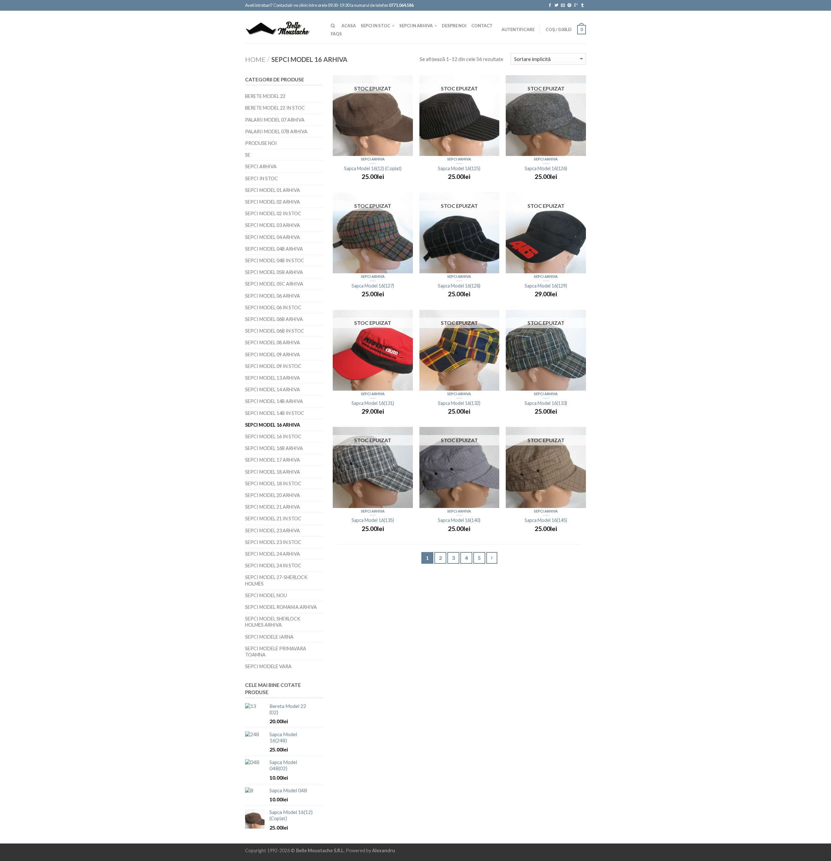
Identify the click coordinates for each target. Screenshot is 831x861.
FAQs (336, 33)
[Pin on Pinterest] (569, 5)
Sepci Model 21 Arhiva (272, 507)
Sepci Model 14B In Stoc (274, 413)
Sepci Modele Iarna (269, 637)
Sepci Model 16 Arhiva (272, 425)
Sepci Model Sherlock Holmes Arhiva (272, 622)
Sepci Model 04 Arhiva (272, 237)
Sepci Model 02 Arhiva (272, 202)
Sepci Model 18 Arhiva (272, 472)
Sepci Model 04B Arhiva (274, 249)
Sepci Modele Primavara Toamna (275, 651)
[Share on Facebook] (550, 5)
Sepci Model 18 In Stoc (273, 483)
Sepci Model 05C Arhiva (274, 284)
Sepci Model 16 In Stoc (273, 436)
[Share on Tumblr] (582, 5)
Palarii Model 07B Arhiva (276, 131)
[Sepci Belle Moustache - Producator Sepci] (283, 27)
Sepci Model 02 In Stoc (273, 213)
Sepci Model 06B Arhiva (274, 319)
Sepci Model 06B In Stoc (274, 331)
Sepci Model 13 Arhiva (272, 378)
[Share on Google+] (576, 5)
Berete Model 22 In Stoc (275, 108)
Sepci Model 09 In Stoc (273, 366)
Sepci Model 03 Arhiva (272, 225)
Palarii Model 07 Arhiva (274, 120)
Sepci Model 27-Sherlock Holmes (276, 580)
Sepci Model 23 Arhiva (272, 530)
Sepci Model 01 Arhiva (272, 190)
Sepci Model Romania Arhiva (281, 607)
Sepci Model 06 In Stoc (273, 307)
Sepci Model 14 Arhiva (272, 389)
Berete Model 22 (265, 96)
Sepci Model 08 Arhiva (272, 342)
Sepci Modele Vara (268, 666)
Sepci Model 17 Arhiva (272, 460)
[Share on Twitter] (556, 5)
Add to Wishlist (405, 83)
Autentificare (518, 29)
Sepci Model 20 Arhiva (272, 495)
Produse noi (261, 143)
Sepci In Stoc (375, 25)
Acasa (348, 25)
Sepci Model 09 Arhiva (272, 354)
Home (255, 59)
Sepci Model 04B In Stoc (274, 260)
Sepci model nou (266, 595)
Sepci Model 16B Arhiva (274, 448)
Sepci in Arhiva (416, 25)
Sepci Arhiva (373, 159)
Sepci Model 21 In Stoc (273, 518)
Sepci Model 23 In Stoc (273, 542)
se (247, 155)
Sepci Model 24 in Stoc (273, 565)
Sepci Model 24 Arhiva (272, 554)
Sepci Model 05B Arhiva (274, 272)
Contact (481, 25)
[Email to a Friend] (563, 5)
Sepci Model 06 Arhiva (272, 296)
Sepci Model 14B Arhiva (274, 401)
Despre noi (454, 25)
